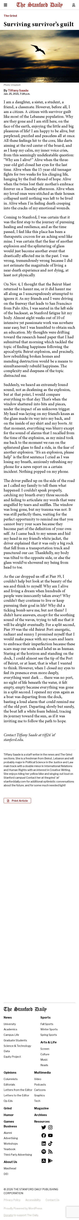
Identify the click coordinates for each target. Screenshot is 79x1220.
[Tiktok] (50, 1143)
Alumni (8, 1132)
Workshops (11, 1143)
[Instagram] (50, 1127)
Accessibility (33, 1199)
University (10, 1024)
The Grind (10, 15)
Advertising (11, 1138)
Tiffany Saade (18, 90)
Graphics (39, 1095)
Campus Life (11, 1034)
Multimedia (42, 1072)
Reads (44, 1065)
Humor (9, 1115)
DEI (6, 1173)
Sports (45, 1017)
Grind (8, 1108)
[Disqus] (39, 853)
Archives (40, 1115)
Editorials (9, 1084)
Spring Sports (48, 1034)
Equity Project (12, 1056)
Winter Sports (49, 1029)
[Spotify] (43, 1151)
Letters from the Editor (18, 1089)
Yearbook (9, 1149)
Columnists (11, 1079)
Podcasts (40, 1084)
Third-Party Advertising (18, 1154)
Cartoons (40, 1089)
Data (7, 1051)
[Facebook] (43, 1135)
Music (44, 1059)
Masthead (10, 1168)
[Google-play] (50, 1160)
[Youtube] (50, 1135)
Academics (10, 1029)
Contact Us (52, 1199)
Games (9, 1121)
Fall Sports (46, 1024)
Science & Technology (17, 1045)
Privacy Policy (12, 1199)
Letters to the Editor (16, 1095)
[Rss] (50, 1151)
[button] (17, 800)
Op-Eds (8, 1100)
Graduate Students (15, 1040)
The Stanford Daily (25, 1009)
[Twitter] (43, 1127)
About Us (10, 1162)
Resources (42, 1121)
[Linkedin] (43, 1143)
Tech (37, 1100)
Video (37, 1079)
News (8, 1017)
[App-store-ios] (43, 1160)
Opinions (10, 1072)
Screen (44, 1048)
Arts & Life (48, 1042)
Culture (44, 1054)
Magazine (41, 1108)
